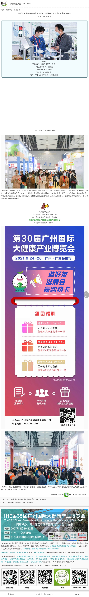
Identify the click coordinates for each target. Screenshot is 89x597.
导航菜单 (11, 594)
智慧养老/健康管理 (76, 556)
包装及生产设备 (36, 562)
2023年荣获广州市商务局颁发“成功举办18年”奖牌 (40, 549)
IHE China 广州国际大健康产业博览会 (14, 552)
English (77, 594)
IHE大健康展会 (39, 552)
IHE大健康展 (73, 494)
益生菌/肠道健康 (41, 559)
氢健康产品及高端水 (59, 556)
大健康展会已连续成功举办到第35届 (63, 546)
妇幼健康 (30, 559)
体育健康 (8, 562)
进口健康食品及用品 (42, 556)
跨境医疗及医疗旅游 (57, 559)
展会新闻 (17, 10)
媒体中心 (9, 10)
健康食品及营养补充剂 (25, 556)
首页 (2, 10)
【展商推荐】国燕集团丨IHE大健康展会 (19, 502)
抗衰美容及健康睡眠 (17, 559)
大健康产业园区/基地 (20, 562)
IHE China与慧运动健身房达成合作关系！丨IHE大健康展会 (26, 499)
